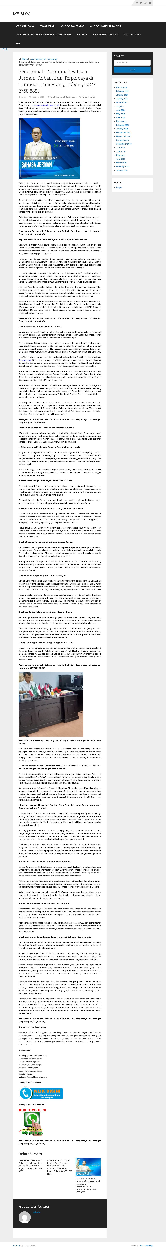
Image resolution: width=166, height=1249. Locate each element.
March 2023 (121, 87)
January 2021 (122, 129)
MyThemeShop (146, 1246)
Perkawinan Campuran (105, 34)
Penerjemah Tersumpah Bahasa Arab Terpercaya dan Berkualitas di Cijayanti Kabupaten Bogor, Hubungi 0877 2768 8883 (59, 1167)
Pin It (4, 49)
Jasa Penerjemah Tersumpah (105, 26)
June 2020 (121, 151)
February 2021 (122, 125)
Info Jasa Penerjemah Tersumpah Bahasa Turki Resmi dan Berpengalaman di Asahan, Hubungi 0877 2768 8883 (88, 1185)
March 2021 (121, 121)
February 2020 (122, 166)
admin (23, 97)
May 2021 (120, 114)
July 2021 (120, 106)
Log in (119, 187)
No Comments (88, 97)
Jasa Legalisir (47, 26)
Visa (18, 43)
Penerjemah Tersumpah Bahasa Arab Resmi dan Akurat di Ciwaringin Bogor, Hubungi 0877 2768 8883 (31, 1166)
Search (132, 70)
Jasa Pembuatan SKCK (72, 26)
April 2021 (120, 117)
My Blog (21, 14)
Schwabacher (25, 360)
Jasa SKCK (82, 34)
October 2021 (122, 102)
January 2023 (122, 95)
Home (25, 59)
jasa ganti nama (25, 26)
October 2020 (122, 140)
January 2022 (122, 98)
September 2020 (124, 144)
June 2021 (120, 110)
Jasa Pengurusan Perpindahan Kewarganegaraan (43, 34)
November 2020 (123, 136)
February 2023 (122, 91)
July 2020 (120, 147)
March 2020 (121, 163)
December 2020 (123, 132)
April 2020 (120, 159)
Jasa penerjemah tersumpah (46, 105)
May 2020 (120, 155)
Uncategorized (132, 34)
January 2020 (122, 170)
